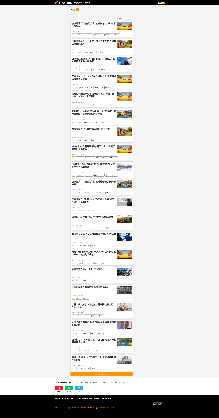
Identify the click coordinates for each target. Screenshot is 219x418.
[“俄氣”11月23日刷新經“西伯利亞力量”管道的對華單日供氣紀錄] (124, 167)
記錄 (115, 228)
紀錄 (115, 34)
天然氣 (99, 52)
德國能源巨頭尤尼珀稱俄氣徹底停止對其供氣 (94, 234)
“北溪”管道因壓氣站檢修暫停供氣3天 (90, 287)
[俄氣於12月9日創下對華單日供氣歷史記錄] (124, 219)
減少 (100, 315)
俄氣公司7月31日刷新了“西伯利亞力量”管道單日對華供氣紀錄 (93, 200)
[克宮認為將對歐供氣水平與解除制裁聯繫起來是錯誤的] (124, 325)
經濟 (112, 382)
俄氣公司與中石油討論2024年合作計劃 (91, 128)
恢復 (93, 70)
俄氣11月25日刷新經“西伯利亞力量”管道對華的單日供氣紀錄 (93, 147)
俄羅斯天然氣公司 (91, 228)
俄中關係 (78, 34)
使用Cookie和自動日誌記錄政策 (83, 398)
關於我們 (57, 398)
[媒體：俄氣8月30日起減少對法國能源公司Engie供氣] (124, 307)
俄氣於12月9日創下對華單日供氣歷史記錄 (92, 216)
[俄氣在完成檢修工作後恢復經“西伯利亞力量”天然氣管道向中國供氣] (124, 61)
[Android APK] (158, 404)
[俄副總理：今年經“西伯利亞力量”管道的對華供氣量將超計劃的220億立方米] (124, 114)
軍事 (116, 382)
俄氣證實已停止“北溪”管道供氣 (87, 269)
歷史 (108, 228)
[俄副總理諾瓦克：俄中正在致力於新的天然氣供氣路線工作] (124, 44)
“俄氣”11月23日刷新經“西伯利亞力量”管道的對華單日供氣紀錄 (93, 165)
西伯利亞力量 (97, 34)
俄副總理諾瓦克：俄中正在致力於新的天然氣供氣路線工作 (94, 42)
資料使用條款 (65, 398)
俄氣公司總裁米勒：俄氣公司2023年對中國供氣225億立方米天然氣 (93, 95)
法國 (93, 315)
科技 (120, 382)
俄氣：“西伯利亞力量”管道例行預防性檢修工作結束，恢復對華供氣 (94, 253)
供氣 (72, 9)
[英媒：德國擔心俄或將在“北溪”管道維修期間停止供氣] (124, 360)
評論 (100, 382)
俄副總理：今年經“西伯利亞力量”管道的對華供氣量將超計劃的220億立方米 (94, 112)
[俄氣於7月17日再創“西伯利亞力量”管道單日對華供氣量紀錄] (124, 342)
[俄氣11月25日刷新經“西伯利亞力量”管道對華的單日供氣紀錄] (124, 149)
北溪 (77, 280)
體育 (124, 382)
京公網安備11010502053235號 (105, 407)
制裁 (92, 333)
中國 (95, 105)
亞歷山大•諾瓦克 (89, 52)
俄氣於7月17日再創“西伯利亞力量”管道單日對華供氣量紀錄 (94, 341)
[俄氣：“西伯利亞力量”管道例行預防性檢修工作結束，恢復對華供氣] (124, 254)
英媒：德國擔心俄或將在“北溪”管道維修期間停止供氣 (94, 358)
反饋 (72, 398)
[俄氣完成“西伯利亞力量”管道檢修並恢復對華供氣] (124, 184)
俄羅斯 (78, 122)
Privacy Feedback (106, 398)
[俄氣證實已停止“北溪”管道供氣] (124, 272)
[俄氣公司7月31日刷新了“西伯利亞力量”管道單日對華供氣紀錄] (124, 202)
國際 (91, 382)
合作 (93, 140)
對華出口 (107, 34)
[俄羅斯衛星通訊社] (64, 4)
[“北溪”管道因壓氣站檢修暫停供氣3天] (124, 290)
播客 (109, 382)
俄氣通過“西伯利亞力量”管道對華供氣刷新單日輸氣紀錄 (94, 25)
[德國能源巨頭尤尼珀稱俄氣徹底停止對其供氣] (124, 237)
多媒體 (104, 382)
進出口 (103, 122)
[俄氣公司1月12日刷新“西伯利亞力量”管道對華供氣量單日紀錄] (124, 79)
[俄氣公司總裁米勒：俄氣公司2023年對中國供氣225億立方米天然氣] (124, 96)
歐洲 (77, 333)
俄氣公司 (87, 34)
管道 (86, 70)
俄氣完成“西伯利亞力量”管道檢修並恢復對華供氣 (94, 183)
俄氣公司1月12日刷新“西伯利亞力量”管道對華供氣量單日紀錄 (94, 77)
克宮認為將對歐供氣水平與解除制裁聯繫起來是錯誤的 (94, 323)
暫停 (84, 298)
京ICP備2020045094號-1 (88, 408)
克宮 (99, 333)
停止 (92, 245)
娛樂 (128, 382)
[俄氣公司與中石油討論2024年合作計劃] (124, 131)
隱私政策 (96, 398)
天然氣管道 (98, 192)
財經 (86, 140)
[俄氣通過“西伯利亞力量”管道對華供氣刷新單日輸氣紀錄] (124, 26)
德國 (77, 245)
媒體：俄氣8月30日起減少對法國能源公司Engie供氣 (92, 306)
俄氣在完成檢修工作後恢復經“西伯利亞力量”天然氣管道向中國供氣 (94, 60)
